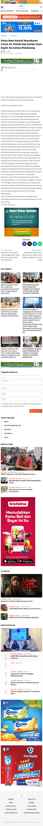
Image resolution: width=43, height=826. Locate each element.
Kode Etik (31, 799)
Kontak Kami (31, 809)
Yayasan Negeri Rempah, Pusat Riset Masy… (25, 692)
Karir (11, 803)
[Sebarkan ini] (24, 244)
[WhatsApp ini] (40, 244)
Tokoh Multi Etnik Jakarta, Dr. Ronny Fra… (25, 609)
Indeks (11, 799)
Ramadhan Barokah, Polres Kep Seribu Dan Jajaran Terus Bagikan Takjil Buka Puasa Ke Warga (32, 255)
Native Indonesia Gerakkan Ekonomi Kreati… (25, 684)
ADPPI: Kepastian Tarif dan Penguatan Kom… (18, 474)
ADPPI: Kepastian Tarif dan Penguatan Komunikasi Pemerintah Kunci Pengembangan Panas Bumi (10, 289)
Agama (13, 663)
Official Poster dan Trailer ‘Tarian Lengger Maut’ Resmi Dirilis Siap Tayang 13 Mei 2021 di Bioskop (10, 255)
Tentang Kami (11, 809)
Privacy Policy (11, 806)
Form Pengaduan (11, 813)
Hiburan (20, 671)
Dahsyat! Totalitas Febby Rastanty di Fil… (17, 601)
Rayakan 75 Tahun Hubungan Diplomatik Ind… (22, 675)
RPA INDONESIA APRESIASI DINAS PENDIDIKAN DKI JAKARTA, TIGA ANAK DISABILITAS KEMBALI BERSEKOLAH (32, 353)
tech (6, 437)
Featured (4, 472)
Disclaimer (32, 806)
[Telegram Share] (34, 244)
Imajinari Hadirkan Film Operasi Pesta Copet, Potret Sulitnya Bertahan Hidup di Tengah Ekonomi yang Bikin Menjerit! (10, 353)
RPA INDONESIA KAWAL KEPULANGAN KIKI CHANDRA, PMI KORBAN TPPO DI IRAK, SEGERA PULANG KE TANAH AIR (31, 289)
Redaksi (32, 803)
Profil (9, 599)
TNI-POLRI (10, 472)
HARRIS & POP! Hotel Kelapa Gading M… (24, 617)
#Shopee (7, 430)
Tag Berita (8, 433)
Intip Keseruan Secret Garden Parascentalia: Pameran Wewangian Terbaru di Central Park (10, 313)
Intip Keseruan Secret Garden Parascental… (20, 490)
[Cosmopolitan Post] (21, 7)
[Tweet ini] (29, 244)
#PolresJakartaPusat (12, 426)
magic (6, 422)
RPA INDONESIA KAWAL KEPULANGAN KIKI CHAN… (25, 482)
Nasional (18, 478)
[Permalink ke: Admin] (3, 52)
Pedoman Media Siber (32, 813)
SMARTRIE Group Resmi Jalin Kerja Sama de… (24, 657)
